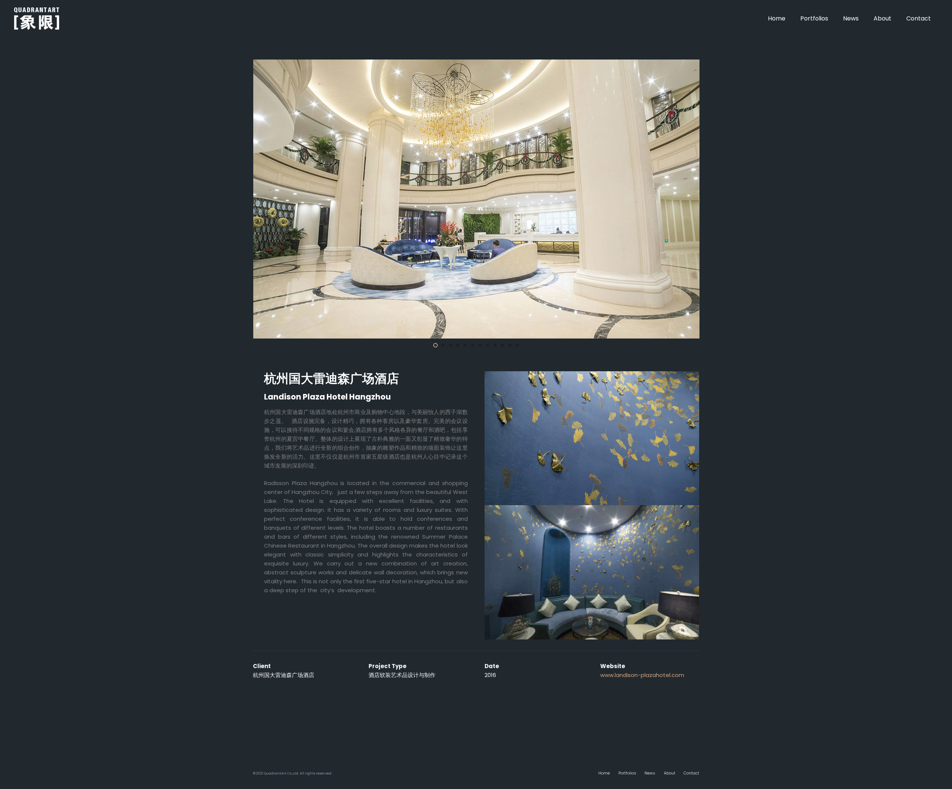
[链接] (37, 18)
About (669, 773)
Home (604, 773)
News (649, 773)
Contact (691, 773)
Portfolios (627, 773)
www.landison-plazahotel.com (642, 675)
